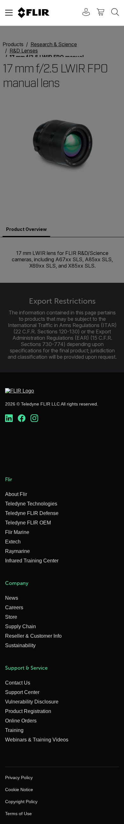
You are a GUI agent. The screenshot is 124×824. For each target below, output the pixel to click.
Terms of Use (18, 813)
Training (14, 730)
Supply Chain (20, 626)
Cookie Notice (19, 789)
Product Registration (28, 711)
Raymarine (17, 551)
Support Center (22, 692)
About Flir (16, 494)
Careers (14, 607)
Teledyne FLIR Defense (32, 513)
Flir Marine (17, 532)
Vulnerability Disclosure (32, 701)
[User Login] (82, 13)
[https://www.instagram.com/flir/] (34, 418)
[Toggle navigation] (9, 12)
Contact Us (17, 682)
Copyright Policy (21, 801)
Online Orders (21, 720)
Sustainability (20, 645)
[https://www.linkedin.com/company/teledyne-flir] (9, 418)
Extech (13, 541)
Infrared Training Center (32, 560)
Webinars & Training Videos (36, 739)
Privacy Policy (19, 777)
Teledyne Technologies (31, 503)
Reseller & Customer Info (33, 636)
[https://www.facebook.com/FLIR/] (21, 418)
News (11, 598)
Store (11, 617)
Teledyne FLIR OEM (28, 522)
